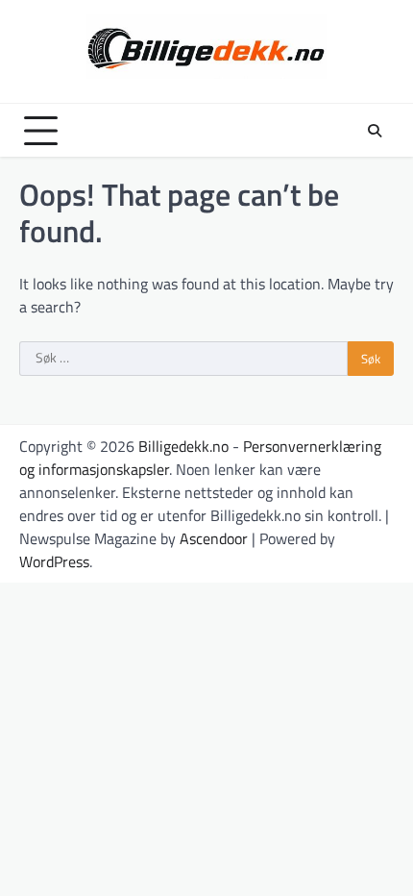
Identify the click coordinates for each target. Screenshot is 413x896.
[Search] (374, 130)
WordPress (54, 561)
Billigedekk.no (183, 446)
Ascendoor (214, 538)
